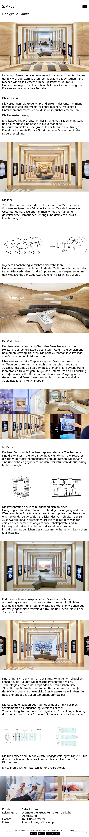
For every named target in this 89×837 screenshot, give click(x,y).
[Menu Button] (84, 6)
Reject (41, 834)
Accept (33, 834)
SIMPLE (8, 6)
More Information (53, 834)
